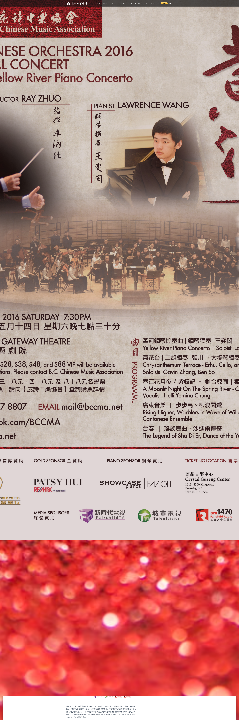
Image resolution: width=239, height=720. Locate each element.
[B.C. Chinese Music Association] (77, 3)
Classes (138, 3)
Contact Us (155, 3)
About (105, 3)
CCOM (123, 3)
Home (98, 3)
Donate (164, 3)
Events (114, 3)
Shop (145, 3)
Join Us (130, 3)
